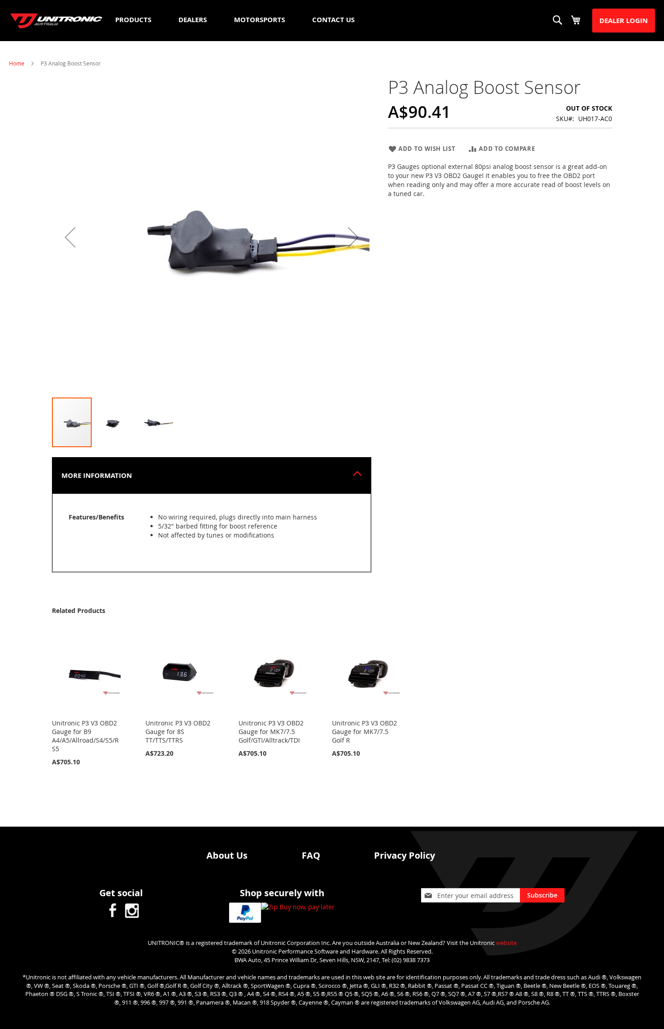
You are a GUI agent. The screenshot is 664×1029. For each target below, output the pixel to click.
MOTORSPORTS (259, 19)
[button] (70, 237)
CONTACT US (333, 19)
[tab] (211, 475)
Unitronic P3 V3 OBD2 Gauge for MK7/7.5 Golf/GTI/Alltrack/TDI (271, 731)
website (506, 943)
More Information (96, 475)
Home (16, 63)
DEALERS (192, 19)
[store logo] (56, 21)
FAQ (311, 855)
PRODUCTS (133, 19)
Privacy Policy (404, 855)
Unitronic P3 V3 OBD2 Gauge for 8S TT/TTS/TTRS (177, 731)
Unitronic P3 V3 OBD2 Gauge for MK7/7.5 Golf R (364, 731)
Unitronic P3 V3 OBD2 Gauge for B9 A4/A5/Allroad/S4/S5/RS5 (85, 736)
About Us (227, 855)
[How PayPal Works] (245, 914)
